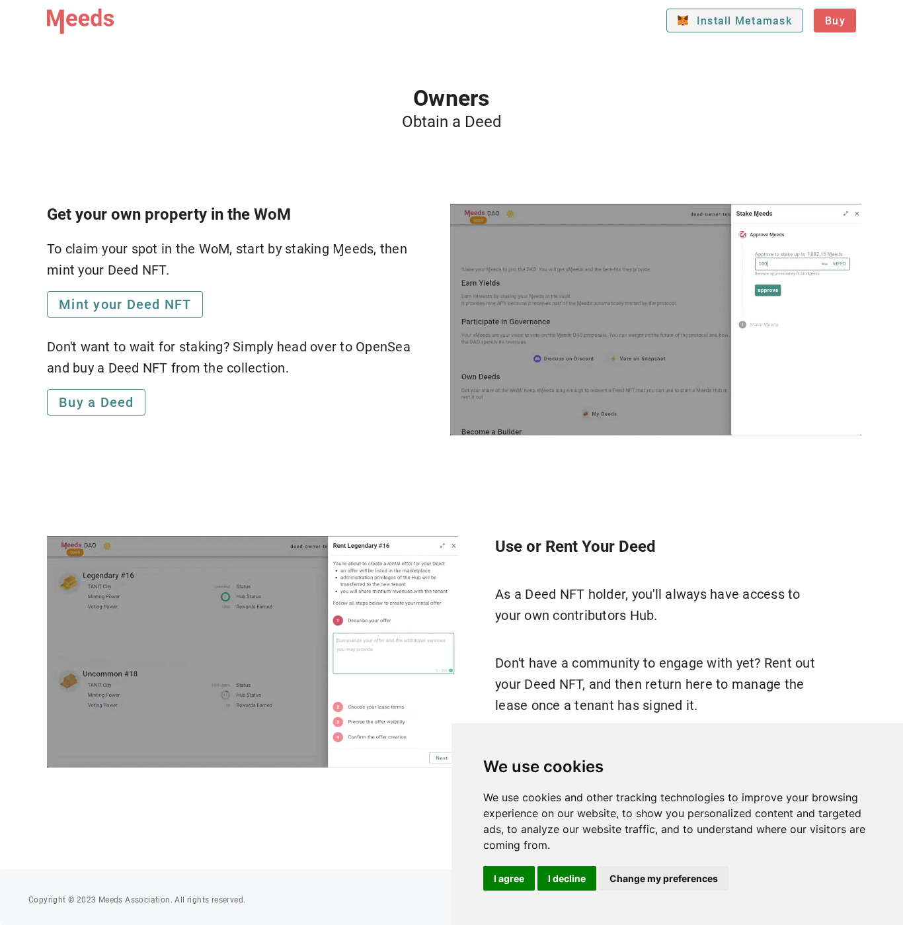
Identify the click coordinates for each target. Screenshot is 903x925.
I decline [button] (567, 878)
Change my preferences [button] (663, 878)
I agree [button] (509, 878)
